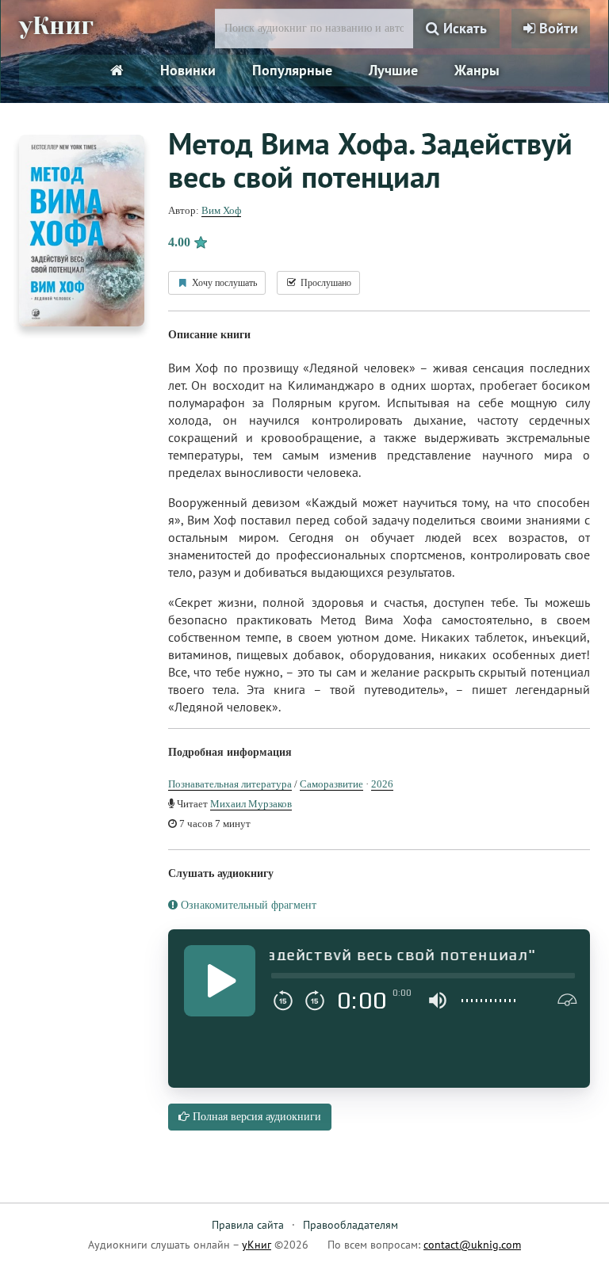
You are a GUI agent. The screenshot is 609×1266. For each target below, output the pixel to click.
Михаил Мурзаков (251, 804)
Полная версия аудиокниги (255, 1117)
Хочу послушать (223, 282)
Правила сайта (248, 1225)
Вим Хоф (221, 210)
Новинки (188, 70)
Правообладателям (350, 1225)
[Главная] (117, 70)
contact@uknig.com (472, 1244)
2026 (382, 784)
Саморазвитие (331, 784)
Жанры (477, 70)
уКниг (56, 26)
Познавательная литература (230, 784)
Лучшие (393, 70)
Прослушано (324, 282)
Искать (463, 28)
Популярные (292, 70)
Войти (556, 28)
